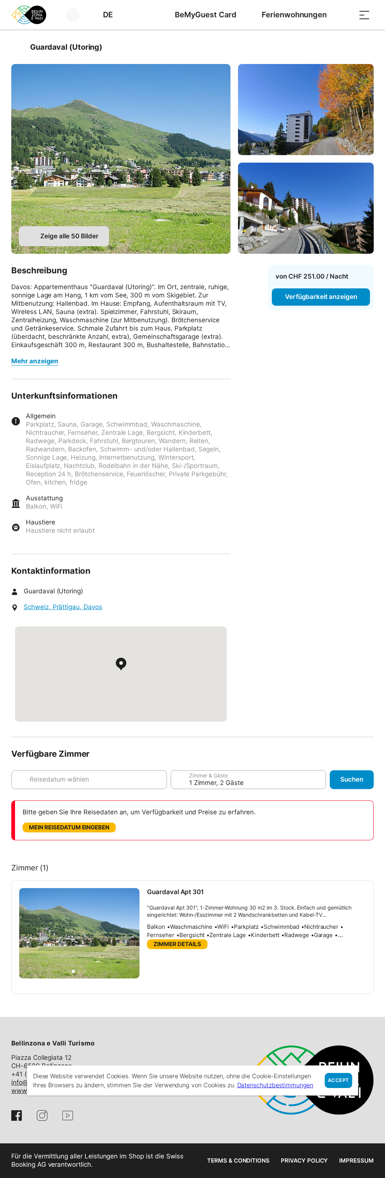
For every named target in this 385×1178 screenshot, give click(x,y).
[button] (73, 971)
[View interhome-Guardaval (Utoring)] (120, 159)
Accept (338, 1080)
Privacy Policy (304, 1160)
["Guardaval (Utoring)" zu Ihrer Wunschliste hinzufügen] (366, 47)
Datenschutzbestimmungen (275, 1085)
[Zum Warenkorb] (345, 15)
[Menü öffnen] (364, 15)
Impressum (356, 1160)
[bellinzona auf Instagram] (42, 1115)
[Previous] (17, 47)
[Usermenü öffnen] (76, 15)
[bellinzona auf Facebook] (16, 1115)
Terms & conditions (238, 1160)
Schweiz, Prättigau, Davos (63, 607)
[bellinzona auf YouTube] (67, 1115)
